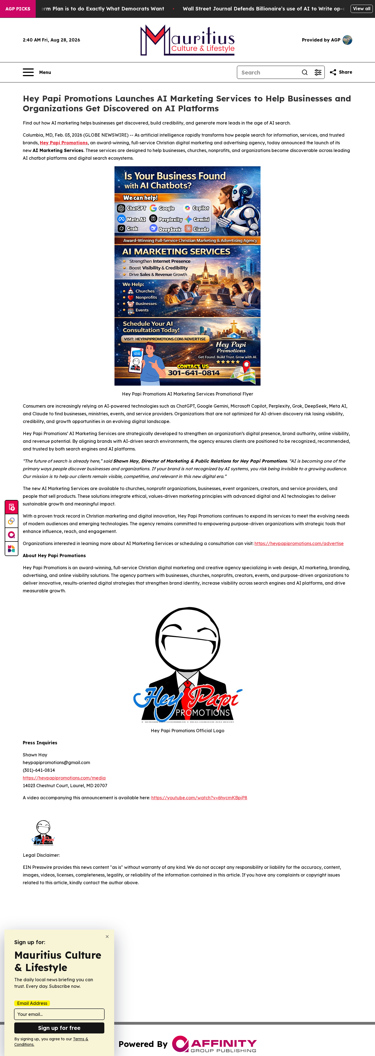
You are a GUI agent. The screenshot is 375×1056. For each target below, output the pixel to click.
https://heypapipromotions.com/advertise (299, 543)
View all (361, 8)
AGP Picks (17, 9)
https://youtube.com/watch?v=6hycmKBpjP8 (199, 797)
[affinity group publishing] (11, 535)
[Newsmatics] (11, 548)
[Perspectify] (11, 521)
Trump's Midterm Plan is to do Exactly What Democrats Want (86, 8)
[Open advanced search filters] (317, 72)
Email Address (32, 1003)
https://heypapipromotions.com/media (64, 778)
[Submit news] (11, 507)
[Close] (107, 936)
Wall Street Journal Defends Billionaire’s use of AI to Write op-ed (266, 8)
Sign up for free (59, 1027)
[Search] (304, 72)
